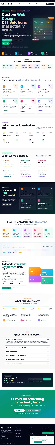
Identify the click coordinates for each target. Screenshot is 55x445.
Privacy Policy (31, 433)
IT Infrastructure (17, 433)
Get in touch (15, 287)
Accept (38, 442)
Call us (49, 435)
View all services (48, 80)
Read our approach (6, 204)
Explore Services (17, 40)
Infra (18, 46)
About (30, 3)
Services (24, 3)
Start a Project (6, 40)
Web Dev (9, 46)
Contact (37, 3)
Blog (33, 3)
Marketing (26, 46)
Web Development (18, 430)
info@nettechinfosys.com (6, 0)
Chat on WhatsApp (5, 438)
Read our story (6, 287)
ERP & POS (4, 46)
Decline (46, 442)
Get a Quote (49, 3)
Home (20, 3)
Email (22, 46)
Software (14, 46)
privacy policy (40, 381)
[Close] (52, 438)
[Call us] (11, 43)
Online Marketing (18, 436)
